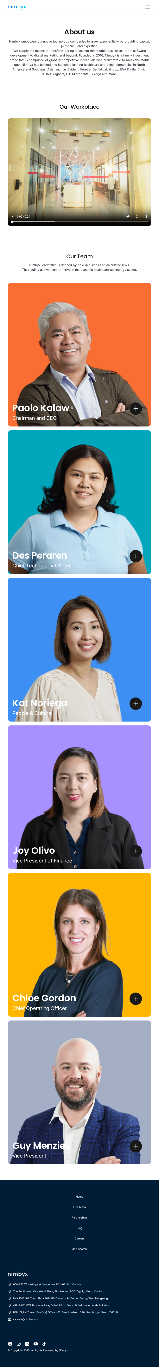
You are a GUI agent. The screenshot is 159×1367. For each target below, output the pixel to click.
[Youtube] (35, 1344)
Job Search (79, 1249)
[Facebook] (10, 1344)
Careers (80, 1238)
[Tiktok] (44, 1344)
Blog (79, 1228)
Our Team (79, 1207)
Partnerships (79, 1217)
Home (79, 1196)
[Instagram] (18, 1344)
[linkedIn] (27, 1344)
